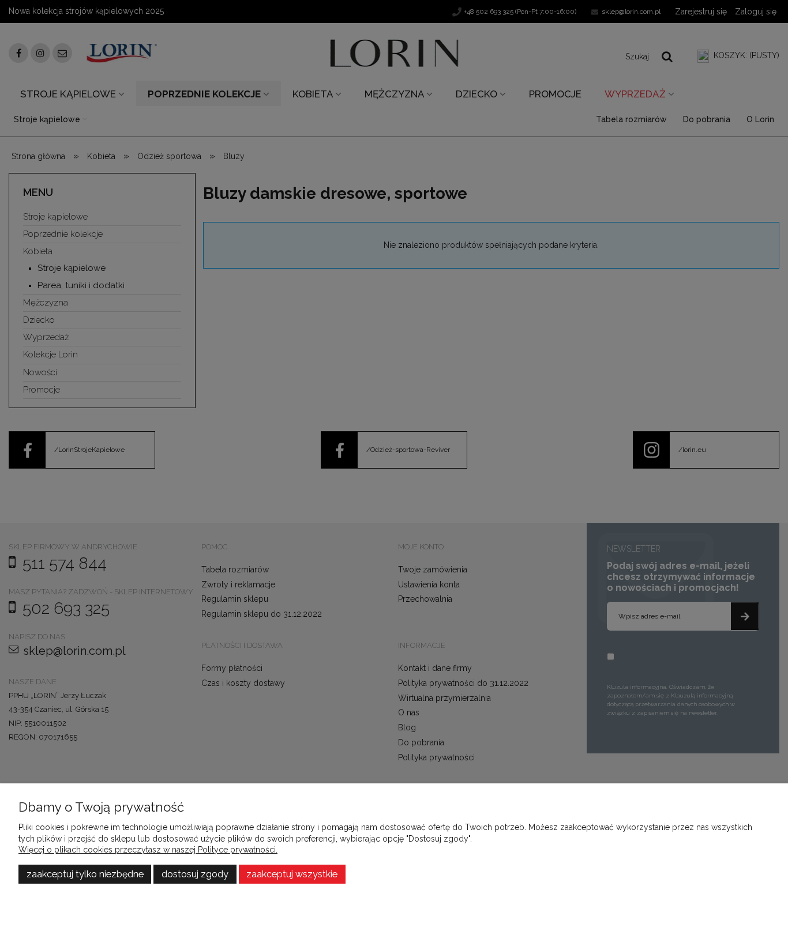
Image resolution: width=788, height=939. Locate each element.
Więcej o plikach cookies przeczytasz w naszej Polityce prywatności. (147, 849)
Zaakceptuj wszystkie (291, 874)
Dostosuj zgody (195, 874)
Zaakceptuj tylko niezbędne (85, 874)
